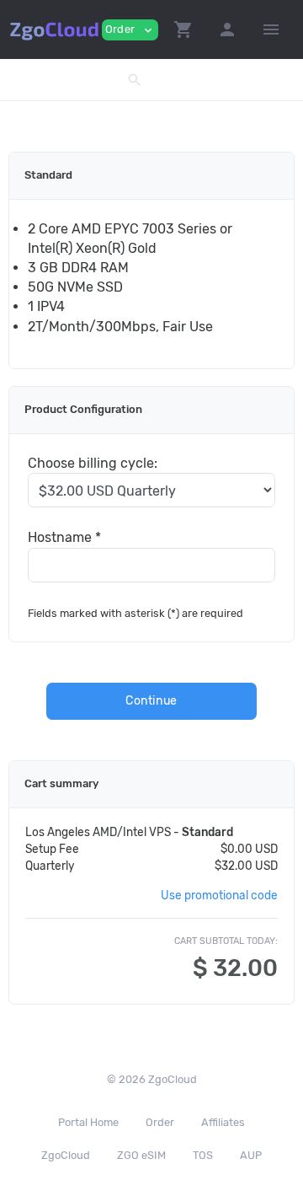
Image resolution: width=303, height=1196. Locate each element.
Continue (151, 701)
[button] (183, 29)
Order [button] (130, 30)
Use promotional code (219, 895)
